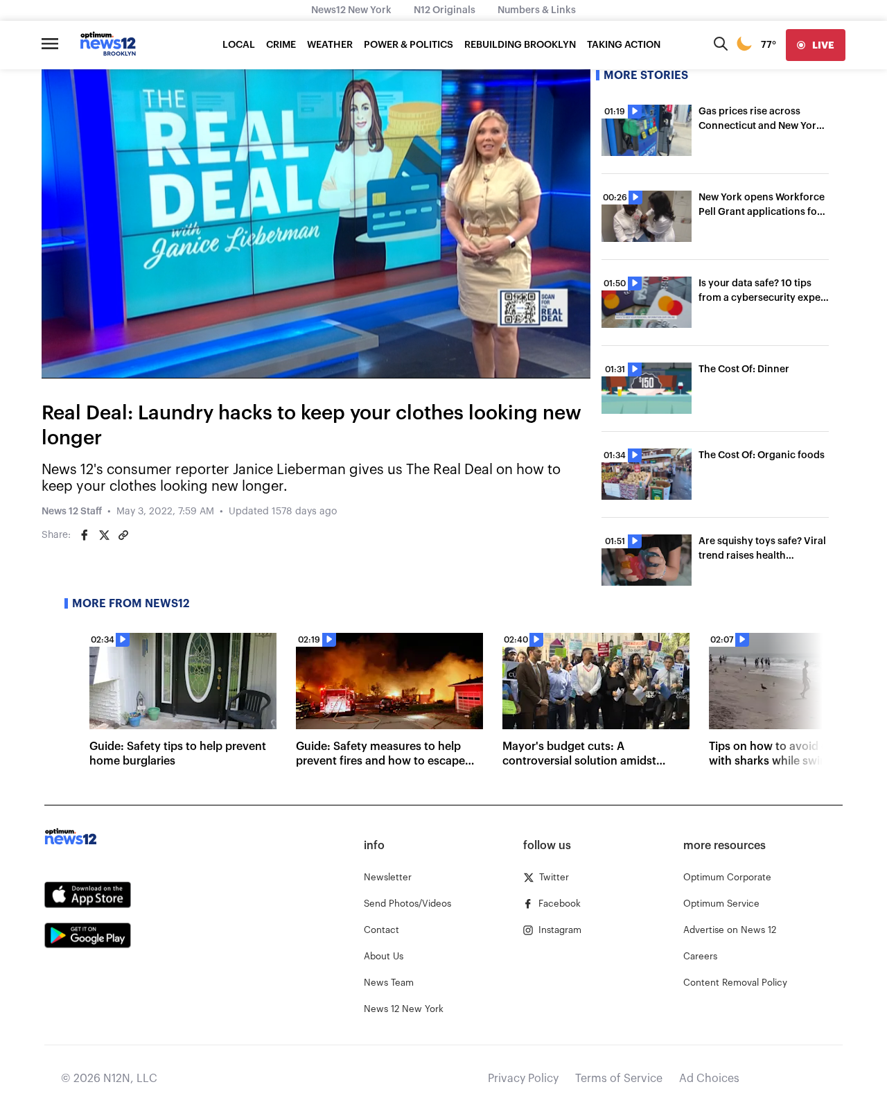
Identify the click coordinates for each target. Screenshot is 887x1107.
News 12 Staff (72, 511)
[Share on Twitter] (103, 535)
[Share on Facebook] (84, 535)
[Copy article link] (123, 535)
